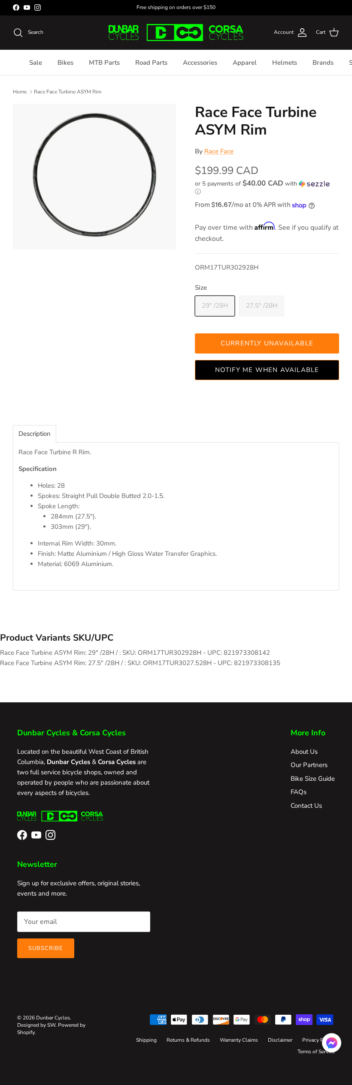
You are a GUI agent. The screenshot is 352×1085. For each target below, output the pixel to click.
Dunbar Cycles (53, 1017)
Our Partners (309, 765)
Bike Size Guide (313, 778)
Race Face (219, 151)
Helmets (284, 62)
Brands (323, 62)
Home (20, 91)
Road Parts (151, 62)
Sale (35, 62)
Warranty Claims (239, 1040)
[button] (265, 188)
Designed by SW (36, 1025)
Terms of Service (316, 1051)
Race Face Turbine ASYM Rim (67, 91)
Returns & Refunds (188, 1040)
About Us (304, 751)
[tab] (34, 434)
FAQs (298, 792)
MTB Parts (104, 62)
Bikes (65, 62)
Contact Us (306, 805)
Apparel (245, 62)
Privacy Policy (318, 1040)
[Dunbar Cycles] (176, 32)
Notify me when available (267, 370)
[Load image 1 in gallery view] (94, 176)
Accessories (200, 62)
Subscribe (45, 948)
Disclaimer (280, 1040)
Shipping (146, 1040)
